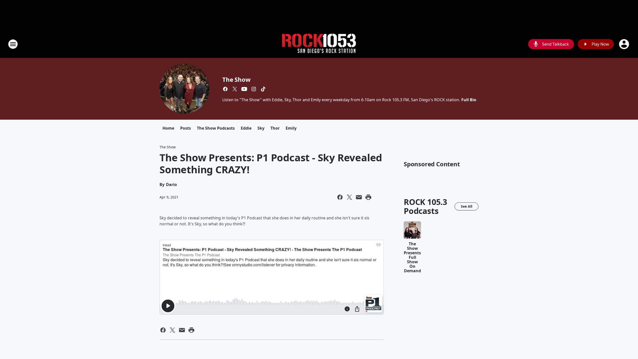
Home (168, 128)
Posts (185, 128)
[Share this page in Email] (358, 197)
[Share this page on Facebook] (339, 197)
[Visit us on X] (235, 89)
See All (466, 206)
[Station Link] (319, 44)
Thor (275, 128)
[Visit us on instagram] (254, 89)
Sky (260, 128)
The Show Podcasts (216, 128)
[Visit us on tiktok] (263, 89)
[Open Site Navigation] (13, 44)
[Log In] (624, 44)
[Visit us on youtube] (244, 89)
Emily (291, 128)
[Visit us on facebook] (225, 89)
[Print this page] (368, 197)
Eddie (246, 128)
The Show (236, 79)
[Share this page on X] (349, 197)
